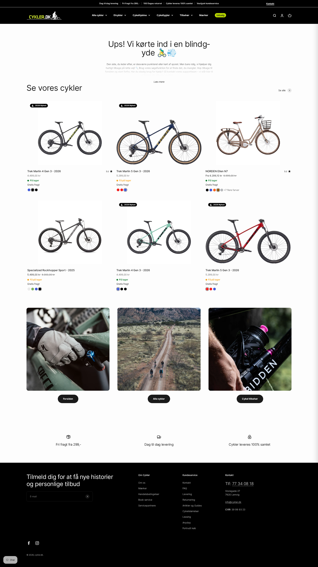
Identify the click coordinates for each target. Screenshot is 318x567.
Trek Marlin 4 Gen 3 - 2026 (44, 171)
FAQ (185, 488)
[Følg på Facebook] (28, 543)
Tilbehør (184, 15)
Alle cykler (98, 15)
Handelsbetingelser (148, 494)
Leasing (187, 516)
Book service (145, 499)
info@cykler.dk (233, 502)
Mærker (203, 15)
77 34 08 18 (243, 483)
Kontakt (270, 3)
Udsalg (220, 15)
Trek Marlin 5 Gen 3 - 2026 (133, 171)
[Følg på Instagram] (37, 543)
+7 (231, 190)
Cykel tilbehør (250, 398)
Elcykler (118, 15)
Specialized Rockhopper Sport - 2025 (51, 270)
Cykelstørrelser (191, 511)
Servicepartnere (147, 505)
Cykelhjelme (140, 15)
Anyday (187, 522)
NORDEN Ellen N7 (217, 171)
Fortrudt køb (189, 528)
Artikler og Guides (192, 505)
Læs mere (159, 81)
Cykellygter (163, 15)
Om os (141, 482)
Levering (187, 494)
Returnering (189, 499)
